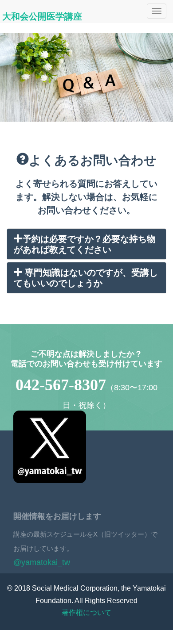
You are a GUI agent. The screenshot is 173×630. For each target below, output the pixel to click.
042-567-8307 (61, 385)
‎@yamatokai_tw (41, 562)
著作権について (86, 612)
